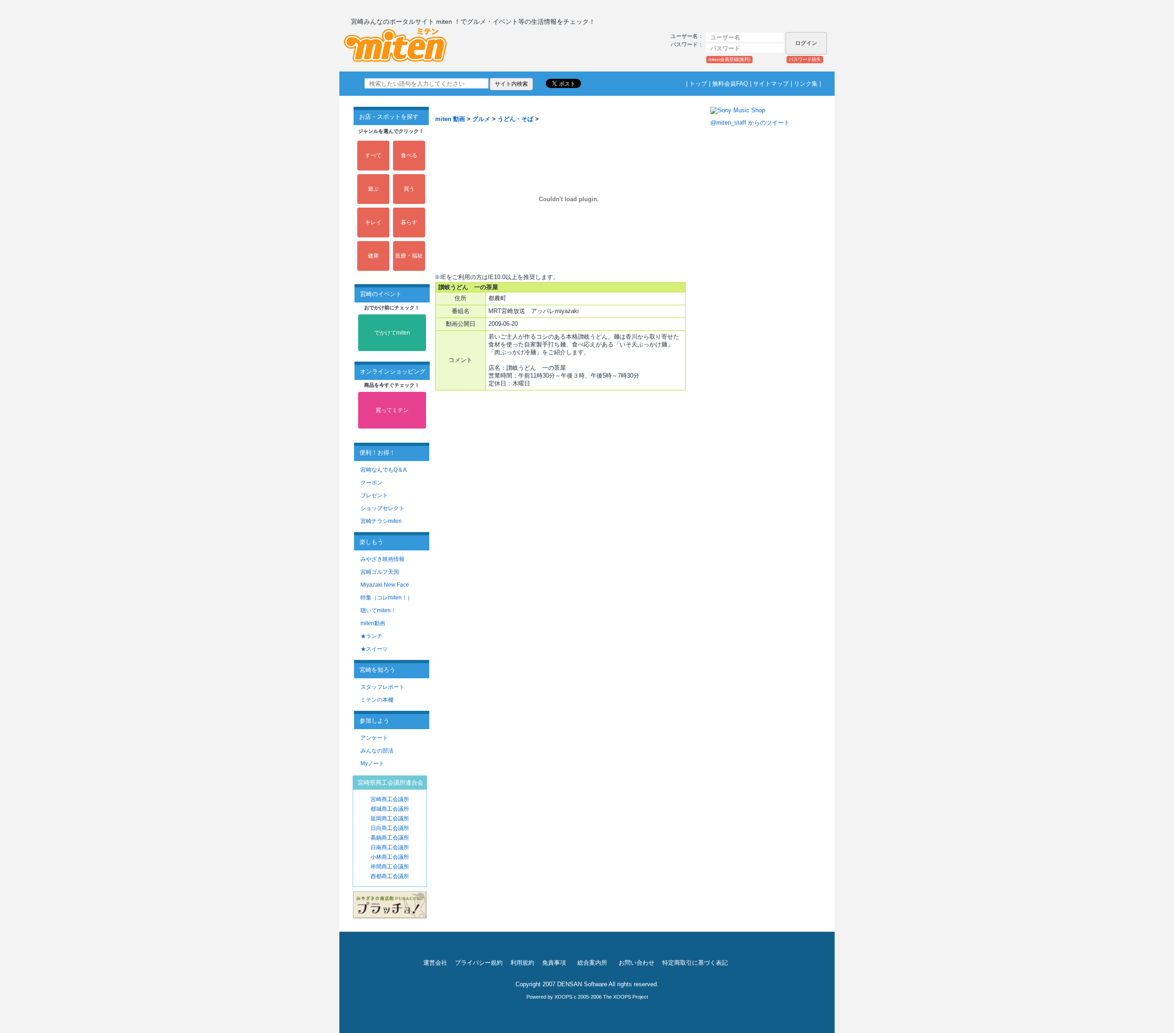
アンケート (374, 738)
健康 (373, 256)
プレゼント (374, 495)
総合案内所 (592, 962)
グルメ (481, 118)
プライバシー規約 (479, 962)
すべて (373, 155)
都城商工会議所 (390, 809)
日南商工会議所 (390, 847)
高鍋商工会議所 (390, 838)
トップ (698, 83)
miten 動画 (450, 118)
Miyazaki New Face (384, 585)
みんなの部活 (376, 750)
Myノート (372, 763)
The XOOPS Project (625, 997)
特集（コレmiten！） (386, 597)
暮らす (409, 222)
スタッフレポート (382, 687)
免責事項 (554, 962)
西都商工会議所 (390, 876)
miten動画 (372, 623)
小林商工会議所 (390, 857)
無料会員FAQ (730, 83)
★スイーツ (374, 649)
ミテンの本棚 (376, 700)
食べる (409, 155)
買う (409, 189)
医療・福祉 (409, 256)
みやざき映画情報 (382, 559)
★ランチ (371, 636)
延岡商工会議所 (390, 818)
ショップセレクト (382, 508)
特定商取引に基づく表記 (695, 962)
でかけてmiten (392, 333)
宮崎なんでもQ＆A (383, 470)
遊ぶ (373, 189)
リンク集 (806, 83)
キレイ (373, 222)
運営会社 (435, 962)
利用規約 (522, 962)
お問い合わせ (636, 962)
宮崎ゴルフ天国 (379, 572)
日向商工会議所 (390, 828)
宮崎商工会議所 (390, 799)
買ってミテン (392, 410)
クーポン (371, 482)
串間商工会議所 (390, 866)
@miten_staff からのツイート (750, 122)
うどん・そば (515, 118)
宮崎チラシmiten (381, 521)
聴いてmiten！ (378, 610)
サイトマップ (771, 83)
